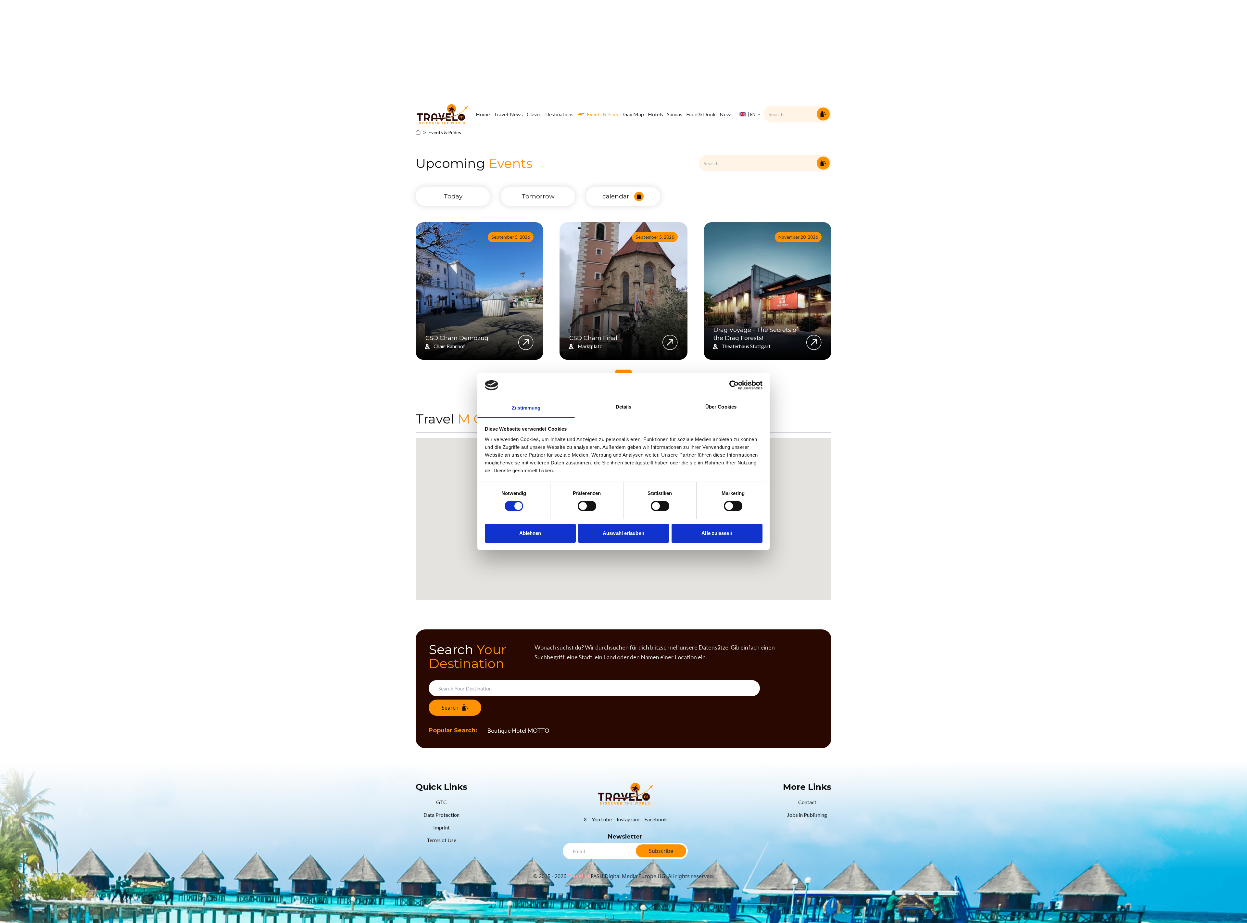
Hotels (655, 114)
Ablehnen (530, 533)
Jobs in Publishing (807, 815)
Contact (807, 802)
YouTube (602, 819)
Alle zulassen (716, 533)
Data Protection (441, 815)
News (726, 114)
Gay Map (633, 114)
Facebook (655, 819)
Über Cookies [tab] (721, 407)
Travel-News (508, 114)
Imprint (441, 827)
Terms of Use (441, 840)
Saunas (674, 114)
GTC (441, 802)
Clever (534, 114)
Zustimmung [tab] (526, 408)
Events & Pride (603, 114)
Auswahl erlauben (623, 533)
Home (483, 114)
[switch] (587, 506)
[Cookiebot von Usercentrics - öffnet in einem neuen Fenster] (734, 385)
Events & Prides (445, 132)
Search (450, 707)
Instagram (628, 819)
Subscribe (661, 850)
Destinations (559, 114)
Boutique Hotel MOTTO (518, 730)
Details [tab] (624, 407)
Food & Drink (701, 114)
